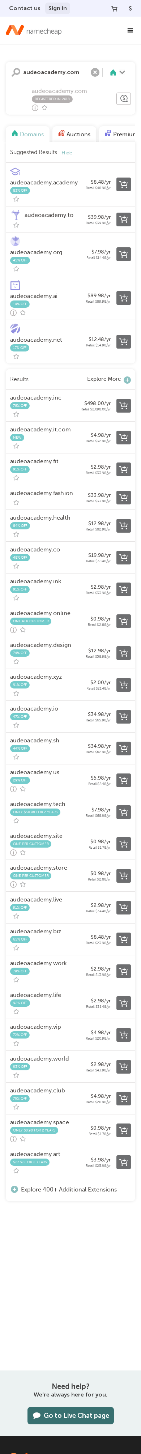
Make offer (123, 99)
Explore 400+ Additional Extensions (69, 1189)
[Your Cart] (114, 8)
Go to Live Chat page (76, 1416)
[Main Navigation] (130, 30)
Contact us (24, 8)
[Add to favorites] (44, 108)
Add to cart (123, 184)
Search (16, 72)
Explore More (104, 379)
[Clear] (95, 72)
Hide (66, 152)
